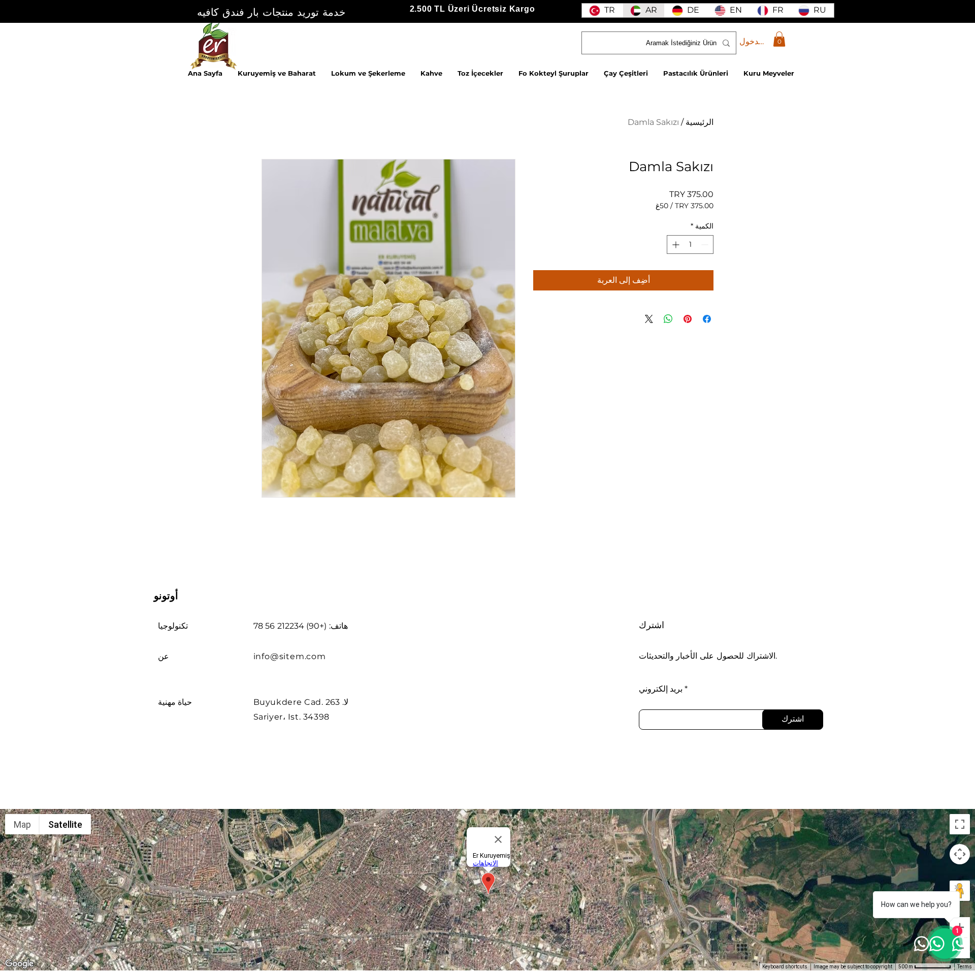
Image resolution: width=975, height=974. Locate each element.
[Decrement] (705, 244)
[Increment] (674, 244)
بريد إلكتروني (660, 689)
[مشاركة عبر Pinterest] (687, 319)
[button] (779, 39)
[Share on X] (649, 319)
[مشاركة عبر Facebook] (707, 319)
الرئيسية (699, 122)
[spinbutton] (690, 244)
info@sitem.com (289, 656)
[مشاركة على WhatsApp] (668, 319)
